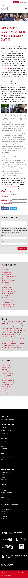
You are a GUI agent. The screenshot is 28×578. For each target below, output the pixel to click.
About (3, 484)
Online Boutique (7, 424)
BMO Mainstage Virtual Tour (8, 464)
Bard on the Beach (18, 339)
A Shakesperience (5, 472)
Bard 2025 (6, 278)
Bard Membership (12, 186)
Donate (16, 2)
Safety (2, 459)
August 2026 (7, 363)
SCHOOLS (3, 479)
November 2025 (8, 380)
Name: (3, 235)
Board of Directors (5, 499)
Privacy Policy (4, 518)
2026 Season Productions (7, 419)
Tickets (4, 427)
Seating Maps (4, 433)
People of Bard (8, 300)
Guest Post (7, 298)
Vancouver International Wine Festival (10, 504)
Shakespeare (6, 339)
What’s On (5, 416)
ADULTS (3, 477)
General (10, 200)
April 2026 (6, 371)
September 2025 (8, 382)
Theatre (20, 343)
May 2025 (6, 391)
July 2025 (6, 386)
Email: (2, 241)
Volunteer (3, 446)
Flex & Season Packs (6, 430)
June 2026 (6, 367)
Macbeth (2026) (7, 328)
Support (4, 438)
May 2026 (6, 369)
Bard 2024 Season (9, 276)
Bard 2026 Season (9, 285)
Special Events (8, 306)
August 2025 (7, 384)
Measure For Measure (9, 336)
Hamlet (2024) (18, 328)
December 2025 (8, 378)
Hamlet (19, 326)
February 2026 (7, 373)
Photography (7, 302)
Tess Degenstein (7, 345)
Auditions (3, 511)
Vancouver (6, 332)
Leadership (3, 497)
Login (21, 2)
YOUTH (3, 474)
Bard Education (8, 289)
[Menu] (25, 9)
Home (2, 575)
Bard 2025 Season (9, 280)
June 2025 (6, 388)
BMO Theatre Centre (6, 502)
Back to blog (4, 196)
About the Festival (5, 487)
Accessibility (4, 461)
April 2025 (6, 393)
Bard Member (8, 68)
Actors (4, 321)
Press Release (18, 341)
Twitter (14, 208)
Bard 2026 (6, 283)
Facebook (5, 208)
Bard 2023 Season (9, 272)
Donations (3, 441)
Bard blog (22, 202)
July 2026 (6, 365)
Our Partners (4, 448)
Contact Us (3, 521)
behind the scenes (13, 324)
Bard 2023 (6, 270)
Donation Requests (6, 506)
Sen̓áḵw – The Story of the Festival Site (11, 457)
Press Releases (8, 304)
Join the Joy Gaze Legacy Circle (9, 443)
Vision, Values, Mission (6, 492)
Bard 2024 (14, 199)
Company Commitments (7, 495)
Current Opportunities (6, 509)
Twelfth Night (11, 326)
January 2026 (7, 376)
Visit (2, 454)
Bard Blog (21, 199)
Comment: (4, 220)
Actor (5, 267)
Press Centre (4, 516)
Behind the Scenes (9, 293)
